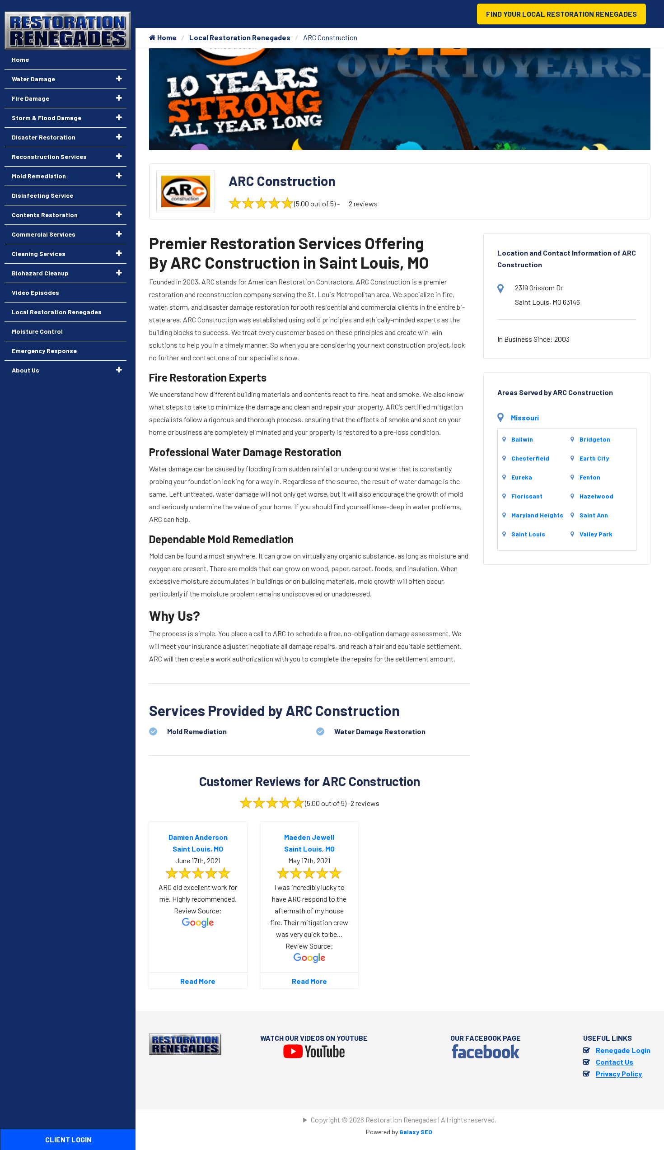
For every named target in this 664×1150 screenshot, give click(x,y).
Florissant (526, 496)
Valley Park (596, 534)
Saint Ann (594, 515)
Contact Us (614, 1061)
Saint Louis (191, 848)
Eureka (521, 477)
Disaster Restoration (43, 137)
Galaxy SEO (415, 1132)
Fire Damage (30, 98)
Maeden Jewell (309, 837)
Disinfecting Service (42, 195)
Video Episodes (35, 292)
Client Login (68, 1139)
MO (218, 848)
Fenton (590, 477)
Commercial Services (43, 234)
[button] (119, 78)
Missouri (525, 417)
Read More (197, 981)
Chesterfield (530, 458)
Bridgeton (595, 439)
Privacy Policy (619, 1073)
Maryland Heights (537, 515)
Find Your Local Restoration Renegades (561, 13)
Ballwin (522, 439)
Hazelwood (596, 496)
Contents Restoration (45, 215)
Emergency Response (44, 350)
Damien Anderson (198, 837)
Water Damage (33, 79)
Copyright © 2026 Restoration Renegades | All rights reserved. (403, 1119)
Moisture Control (37, 331)
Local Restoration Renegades (239, 37)
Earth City (594, 458)
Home (166, 37)
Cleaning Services (38, 253)
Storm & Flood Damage (46, 117)
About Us (25, 370)
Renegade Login (623, 1050)
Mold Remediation (39, 176)
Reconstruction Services (49, 156)
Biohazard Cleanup (40, 273)
